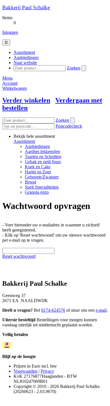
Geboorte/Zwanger (42, 176)
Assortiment (24, 141)
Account (9, 83)
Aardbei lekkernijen (42, 151)
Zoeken (73, 68)
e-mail (101, 310)
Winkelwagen (14, 88)
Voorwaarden (26, 371)
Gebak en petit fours (43, 161)
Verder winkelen (26, 100)
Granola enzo (37, 192)
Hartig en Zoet (38, 171)
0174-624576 (53, 310)
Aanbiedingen (37, 146)
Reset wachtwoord (19, 256)
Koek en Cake (37, 166)
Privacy (47, 371)
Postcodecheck (69, 126)
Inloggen (10, 32)
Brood (30, 182)
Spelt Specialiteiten (42, 187)
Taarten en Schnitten (43, 156)
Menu (7, 78)
